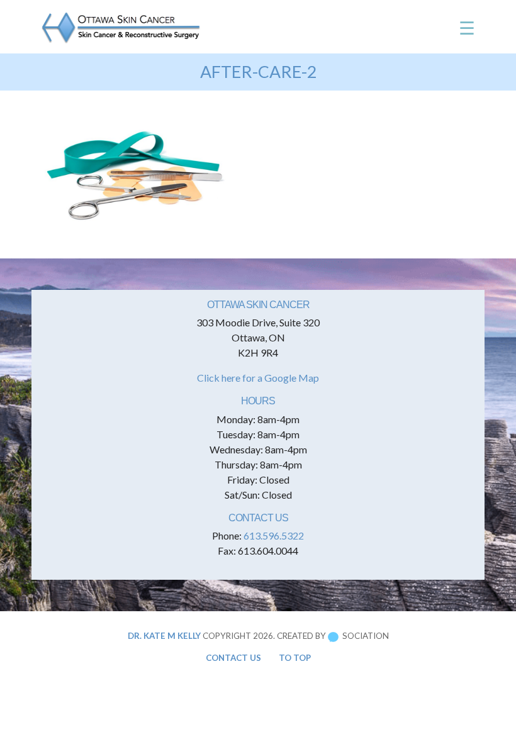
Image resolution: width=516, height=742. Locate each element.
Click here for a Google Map (258, 378)
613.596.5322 (274, 535)
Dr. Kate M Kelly (164, 636)
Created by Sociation (333, 636)
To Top (295, 658)
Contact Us (233, 658)
